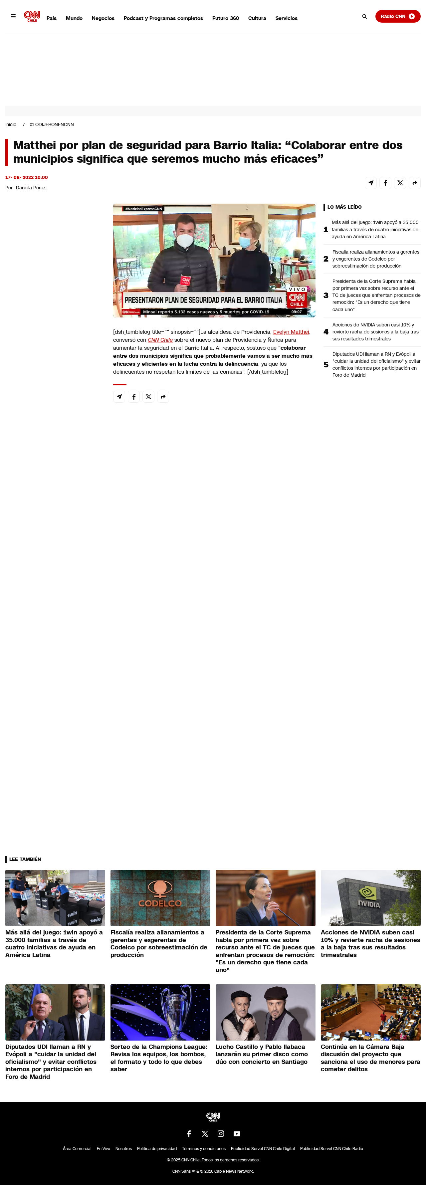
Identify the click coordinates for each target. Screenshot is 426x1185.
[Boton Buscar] (365, 16)
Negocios (103, 18)
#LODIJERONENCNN (52, 124)
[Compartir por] (415, 183)
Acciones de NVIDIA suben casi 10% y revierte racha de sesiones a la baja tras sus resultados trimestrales (375, 331)
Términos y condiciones (204, 1148)
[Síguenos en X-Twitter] (205, 1133)
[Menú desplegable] (13, 16)
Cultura (257, 18)
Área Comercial (77, 1148)
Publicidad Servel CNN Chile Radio (331, 1148)
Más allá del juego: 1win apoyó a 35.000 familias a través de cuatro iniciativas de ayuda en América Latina (375, 229)
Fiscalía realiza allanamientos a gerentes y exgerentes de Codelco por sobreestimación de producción (375, 259)
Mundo (74, 18)
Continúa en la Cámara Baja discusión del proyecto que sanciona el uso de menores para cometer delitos (370, 1058)
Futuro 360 (225, 18)
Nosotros (123, 1148)
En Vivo (103, 1148)
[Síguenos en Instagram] (221, 1133)
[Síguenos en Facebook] (189, 1133)
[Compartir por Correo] (371, 183)
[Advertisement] (55, 585)
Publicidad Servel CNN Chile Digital (263, 1148)
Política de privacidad (157, 1148)
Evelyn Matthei (291, 332)
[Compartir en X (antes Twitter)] (400, 183)
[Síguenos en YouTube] (237, 1133)
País (52, 18)
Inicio (10, 124)
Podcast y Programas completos (163, 18)
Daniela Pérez (31, 187)
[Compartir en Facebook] (385, 183)
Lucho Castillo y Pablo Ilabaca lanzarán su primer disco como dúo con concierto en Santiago (262, 1054)
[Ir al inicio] (32, 16)
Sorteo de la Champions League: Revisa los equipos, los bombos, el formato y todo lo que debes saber (158, 1058)
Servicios (287, 18)
